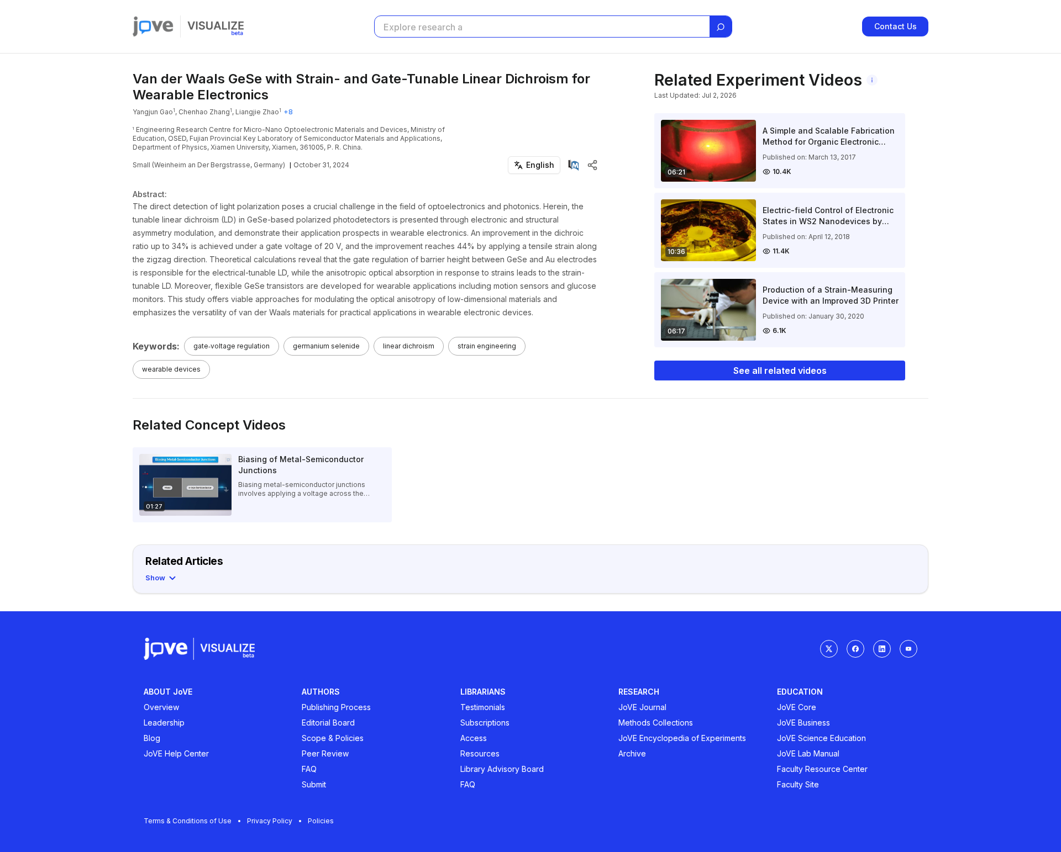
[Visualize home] (215, 26)
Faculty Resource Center (822, 769)
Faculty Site (798, 784)
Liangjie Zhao (257, 112)
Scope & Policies (333, 738)
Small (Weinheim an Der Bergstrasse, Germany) (209, 165)
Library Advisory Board (502, 769)
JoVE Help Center (176, 753)
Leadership (164, 722)
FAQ (309, 769)
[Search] (721, 27)
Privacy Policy (269, 821)
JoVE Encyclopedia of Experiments (682, 738)
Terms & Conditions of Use (188, 821)
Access (473, 738)
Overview (161, 707)
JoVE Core (796, 707)
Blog (152, 738)
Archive (632, 753)
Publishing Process (336, 707)
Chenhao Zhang (204, 112)
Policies (321, 821)
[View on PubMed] (573, 165)
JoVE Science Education (821, 738)
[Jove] (153, 26)
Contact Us (895, 26)
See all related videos (780, 370)
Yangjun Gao (153, 112)
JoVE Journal (642, 707)
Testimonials (482, 707)
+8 (288, 112)
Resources (480, 753)
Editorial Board (328, 722)
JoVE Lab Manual (808, 753)
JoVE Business (803, 722)
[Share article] (592, 165)
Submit (314, 784)
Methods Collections (655, 722)
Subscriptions (485, 722)
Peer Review (325, 753)
